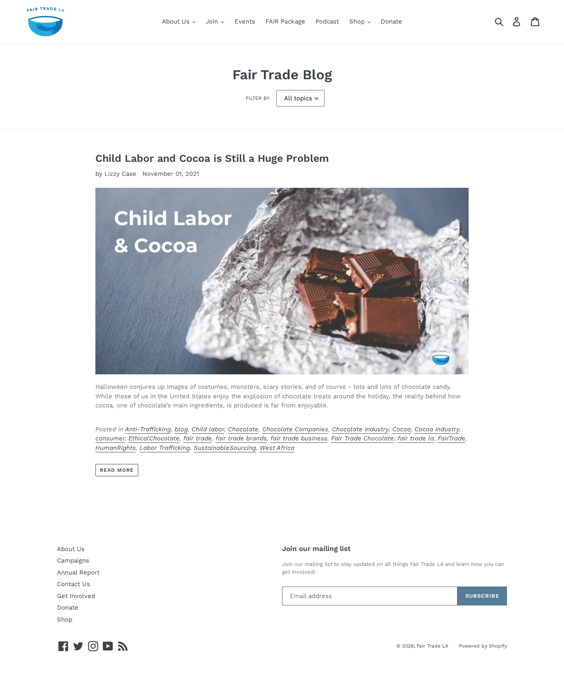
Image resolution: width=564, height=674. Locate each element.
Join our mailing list (316, 548)
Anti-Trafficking (148, 429)
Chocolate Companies (295, 429)
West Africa (277, 448)
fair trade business (298, 438)
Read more (117, 470)
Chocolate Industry (360, 429)
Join (213, 21)
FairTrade (451, 438)
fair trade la (416, 438)
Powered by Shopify (483, 646)
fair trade (197, 438)
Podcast (327, 21)
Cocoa (401, 429)
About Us (177, 21)
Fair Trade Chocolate (362, 438)
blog (181, 429)
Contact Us (73, 584)
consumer (110, 438)
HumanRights (115, 448)
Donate (391, 21)
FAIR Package (285, 21)
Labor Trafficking (165, 448)
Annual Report (78, 572)
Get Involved (76, 596)
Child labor (208, 429)
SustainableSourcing (225, 448)
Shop (358, 21)
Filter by (258, 98)
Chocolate (243, 429)
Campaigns (73, 560)
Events (245, 21)
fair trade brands (241, 438)
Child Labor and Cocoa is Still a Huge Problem (212, 158)
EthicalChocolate (154, 438)
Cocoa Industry (437, 429)
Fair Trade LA (432, 646)
